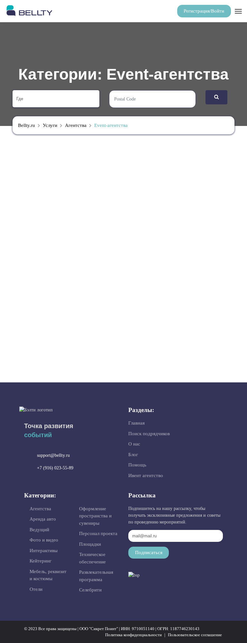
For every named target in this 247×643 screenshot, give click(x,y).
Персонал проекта (98, 533)
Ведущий (39, 529)
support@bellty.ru (53, 455)
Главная (136, 423)
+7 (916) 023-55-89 (55, 467)
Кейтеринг (40, 560)
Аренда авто (43, 519)
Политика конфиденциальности (133, 634)
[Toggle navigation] (238, 11)
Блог (133, 454)
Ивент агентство (145, 475)
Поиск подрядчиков (149, 433)
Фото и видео (44, 539)
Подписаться (148, 552)
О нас (134, 443)
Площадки (90, 544)
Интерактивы (44, 550)
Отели (36, 589)
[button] (204, 11)
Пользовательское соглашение (195, 634)
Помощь (137, 464)
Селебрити (90, 589)
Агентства (40, 508)
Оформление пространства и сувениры (95, 516)
